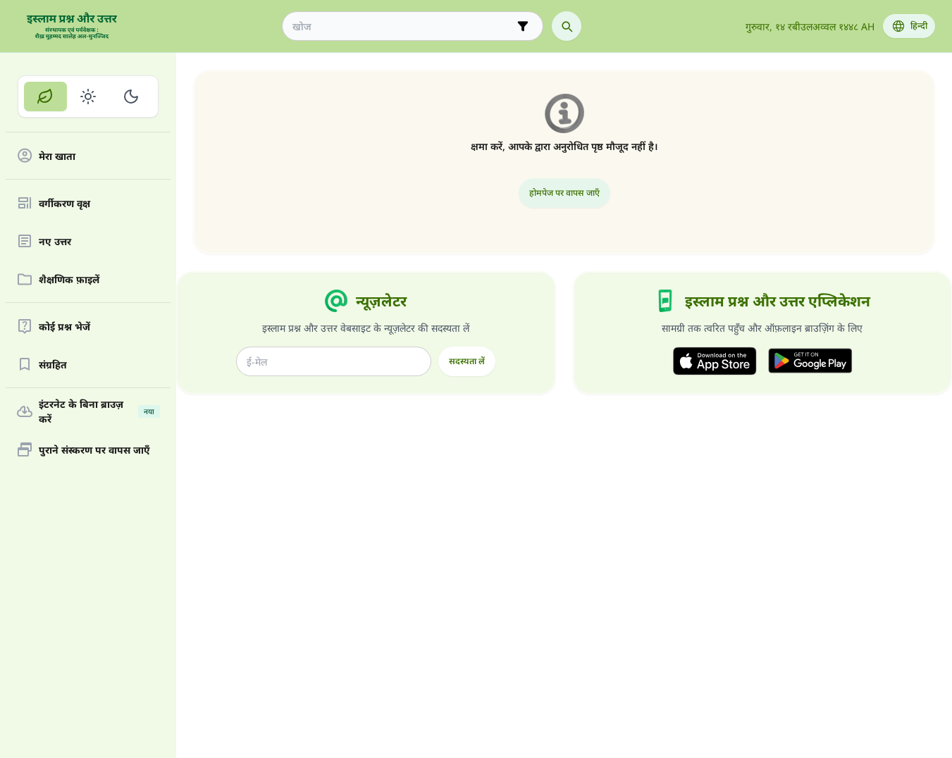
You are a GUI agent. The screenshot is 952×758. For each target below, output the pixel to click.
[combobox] (402, 26)
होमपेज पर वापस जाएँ (564, 193)
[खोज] (566, 26)
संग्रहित (53, 364)
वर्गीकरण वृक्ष (64, 203)
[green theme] (45, 96)
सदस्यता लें (467, 361)
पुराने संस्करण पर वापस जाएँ (94, 449)
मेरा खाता (57, 156)
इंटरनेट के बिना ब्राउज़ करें (96, 411)
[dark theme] (130, 96)
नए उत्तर (55, 241)
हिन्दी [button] (918, 26)
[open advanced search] (523, 26)
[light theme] (88, 96)
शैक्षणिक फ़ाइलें (69, 279)
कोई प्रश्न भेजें (64, 326)
